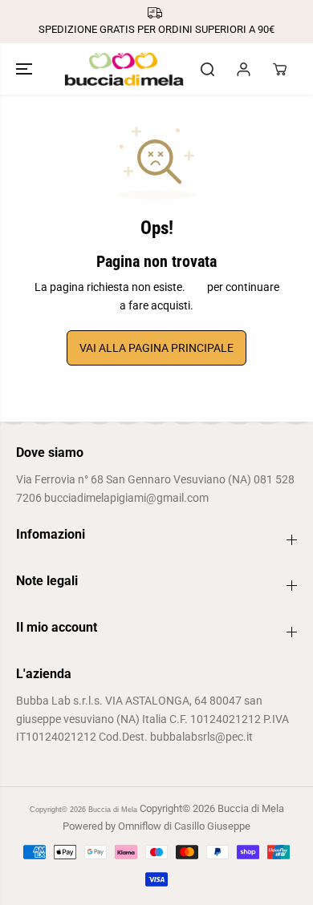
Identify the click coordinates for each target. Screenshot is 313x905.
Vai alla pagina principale (156, 347)
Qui (196, 287)
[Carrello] (279, 69)
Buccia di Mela (112, 810)
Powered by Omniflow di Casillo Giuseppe (156, 826)
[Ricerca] (207, 69)
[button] (25, 69)
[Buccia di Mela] (124, 69)
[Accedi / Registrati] (243, 69)
